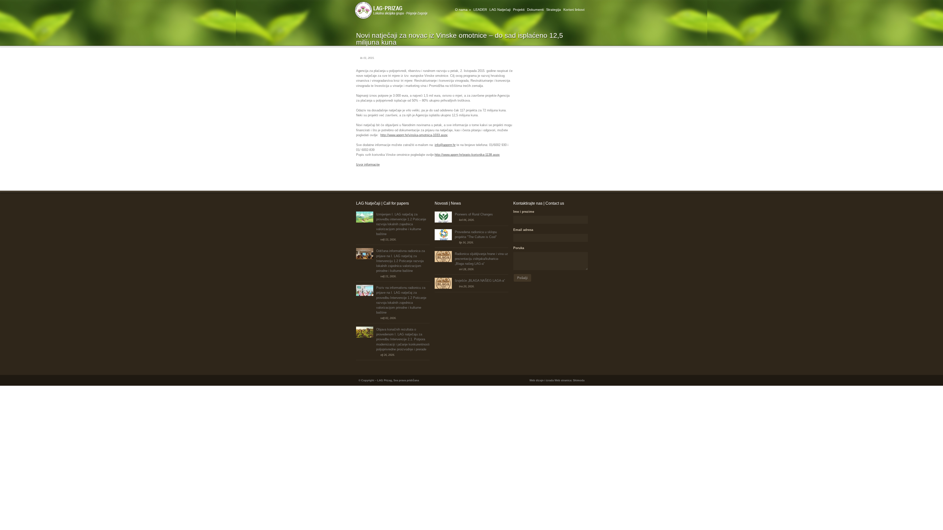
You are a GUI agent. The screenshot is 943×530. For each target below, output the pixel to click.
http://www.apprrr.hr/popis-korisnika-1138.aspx (467, 155)
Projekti (519, 10)
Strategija (553, 10)
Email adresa (523, 230)
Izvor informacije (368, 164)
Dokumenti (535, 10)
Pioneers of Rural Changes (474, 214)
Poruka (518, 248)
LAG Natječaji (500, 10)
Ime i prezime (523, 211)
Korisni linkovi (573, 10)
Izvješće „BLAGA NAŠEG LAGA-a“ (480, 280)
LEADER (480, 10)
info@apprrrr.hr (445, 145)
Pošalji (522, 278)
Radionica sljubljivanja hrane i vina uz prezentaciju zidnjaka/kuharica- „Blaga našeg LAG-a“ (481, 258)
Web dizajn (536, 380)
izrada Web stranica (558, 380)
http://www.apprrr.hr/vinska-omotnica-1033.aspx (414, 135)
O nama (463, 10)
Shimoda (578, 380)
